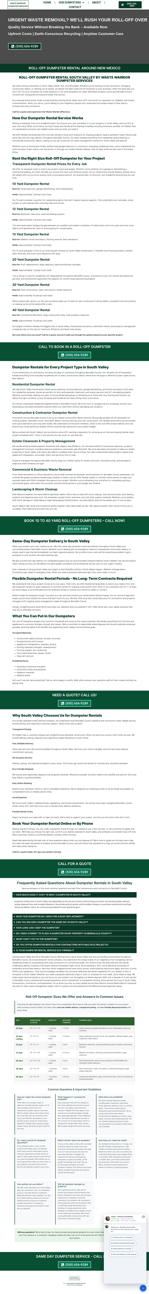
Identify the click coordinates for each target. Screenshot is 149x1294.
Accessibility (79, 1285)
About (96, 2)
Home (47, 2)
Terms (68, 1285)
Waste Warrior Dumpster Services (77, 1283)
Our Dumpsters (70, 2)
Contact (75, 7)
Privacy (73, 1285)
